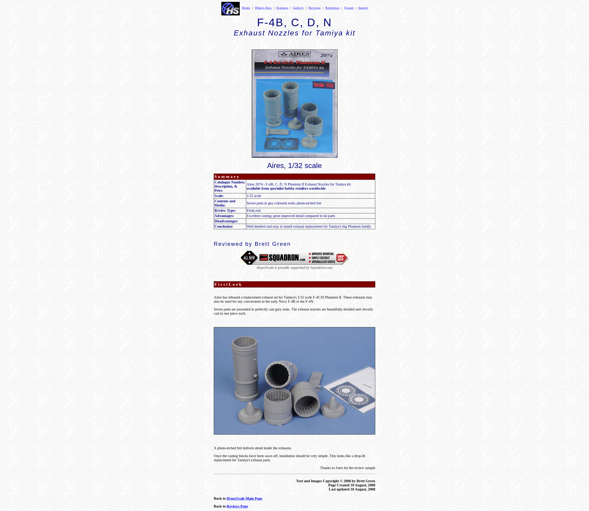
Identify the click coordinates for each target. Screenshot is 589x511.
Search (363, 7)
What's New (263, 7)
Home (246, 7)
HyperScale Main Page (244, 498)
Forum (349, 7)
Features (282, 7)
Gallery (298, 7)
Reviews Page (237, 506)
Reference (332, 7)
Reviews (315, 7)
